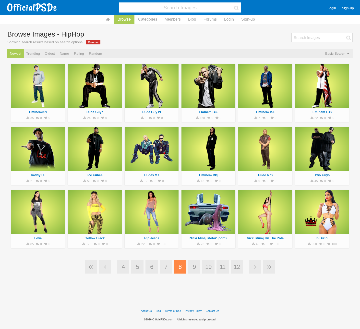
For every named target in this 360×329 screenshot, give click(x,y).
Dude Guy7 (94, 112)
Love (38, 238)
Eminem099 (38, 112)
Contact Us (212, 310)
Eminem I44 (265, 112)
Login (331, 8)
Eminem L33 (322, 112)
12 (237, 266)
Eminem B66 (208, 112)
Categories (147, 19)
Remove (93, 42)
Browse (124, 19)
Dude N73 (265, 175)
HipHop (38, 105)
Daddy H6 (38, 175)
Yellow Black (95, 238)
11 (223, 266)
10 (208, 266)
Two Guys (322, 175)
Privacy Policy (193, 310)
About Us (146, 310)
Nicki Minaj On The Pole (265, 238)
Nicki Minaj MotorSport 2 (208, 238)
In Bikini (322, 238)
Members (173, 19)
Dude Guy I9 (151, 112)
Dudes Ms (151, 175)
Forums (210, 19)
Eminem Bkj (208, 175)
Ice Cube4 (94, 175)
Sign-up (348, 8)
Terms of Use (173, 310)
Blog (192, 19)
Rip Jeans (151, 238)
